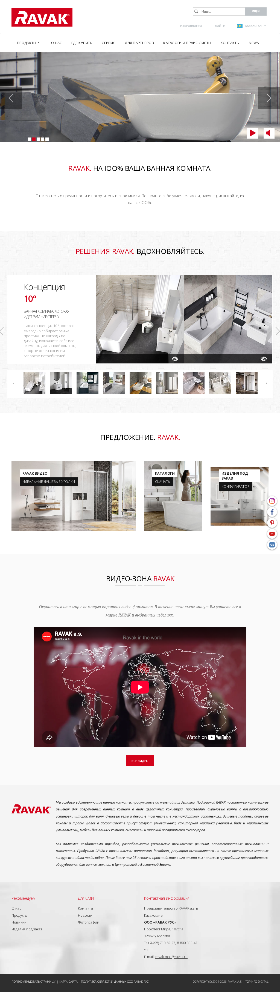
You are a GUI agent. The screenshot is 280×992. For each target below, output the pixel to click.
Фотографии (88, 922)
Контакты (85, 908)
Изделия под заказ (26, 929)
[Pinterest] (272, 523)
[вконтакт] (272, 545)
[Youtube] (272, 534)
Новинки (19, 922)
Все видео (140, 761)
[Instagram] (272, 501)
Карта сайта (68, 981)
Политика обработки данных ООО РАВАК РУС (114, 981)
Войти (220, 26)
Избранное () (191, 26)
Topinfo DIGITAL (257, 981)
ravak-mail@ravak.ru (171, 956)
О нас (16, 908)
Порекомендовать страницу (33, 981)
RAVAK (41, 17)
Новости (85, 915)
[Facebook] (272, 512)
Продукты (19, 915)
